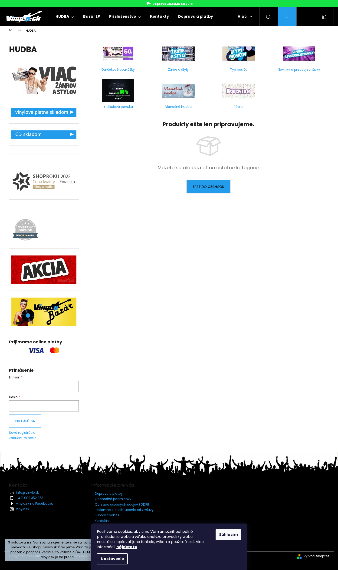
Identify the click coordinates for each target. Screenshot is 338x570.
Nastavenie (112, 558)
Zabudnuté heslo (22, 438)
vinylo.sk (22, 509)
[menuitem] (65, 16)
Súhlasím (228, 534)
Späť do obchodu (208, 186)
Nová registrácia (22, 433)
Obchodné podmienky (113, 499)
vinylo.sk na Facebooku (34, 503)
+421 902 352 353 (29, 498)
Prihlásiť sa (25, 421)
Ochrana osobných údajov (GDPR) (123, 504)
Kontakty (102, 520)
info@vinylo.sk (27, 492)
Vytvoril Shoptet (316, 556)
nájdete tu (126, 547)
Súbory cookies (107, 515)
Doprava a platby (109, 493)
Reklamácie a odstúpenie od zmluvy (124, 509)
